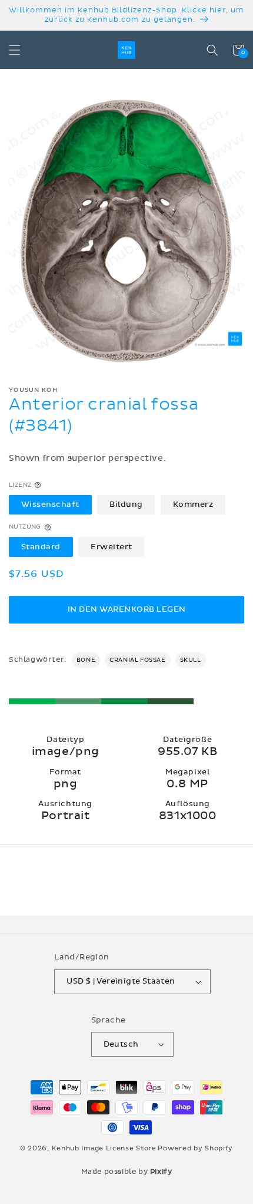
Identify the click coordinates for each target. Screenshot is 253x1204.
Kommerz (193, 504)
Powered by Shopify (195, 1148)
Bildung (126, 504)
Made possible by (126, 1171)
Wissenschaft (50, 504)
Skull (190, 660)
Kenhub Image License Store (104, 1148)
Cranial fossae (137, 660)
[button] (15, 50)
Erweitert (111, 547)
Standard (41, 547)
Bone (85, 660)
